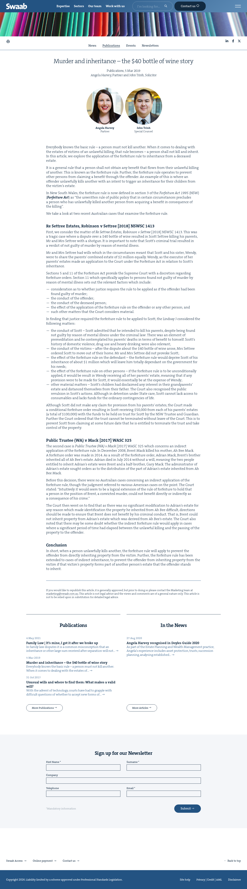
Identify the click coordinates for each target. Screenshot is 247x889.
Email (130, 788)
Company (52, 775)
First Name (52, 762)
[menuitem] (63, 6)
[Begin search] (165, 6)
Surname (132, 762)
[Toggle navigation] (238, 6)
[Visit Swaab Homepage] (16, 6)
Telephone (52, 788)
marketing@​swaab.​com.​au (62, 593)
